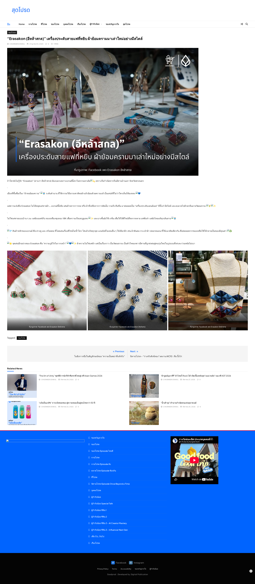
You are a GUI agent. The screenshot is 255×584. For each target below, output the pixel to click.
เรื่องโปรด (81, 24)
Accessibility (126, 569)
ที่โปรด (44, 24)
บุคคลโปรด (68, 24)
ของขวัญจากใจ (112, 24)
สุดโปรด (126, 24)
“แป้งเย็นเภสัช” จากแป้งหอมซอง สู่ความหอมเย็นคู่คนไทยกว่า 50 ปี (67, 402)
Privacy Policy (102, 569)
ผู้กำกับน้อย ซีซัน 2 (99, 516)
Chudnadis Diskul (17, 44)
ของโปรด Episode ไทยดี (102, 451)
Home (22, 24)
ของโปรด (55, 24)
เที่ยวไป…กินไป (97, 536)
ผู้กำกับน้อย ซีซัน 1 (99, 510)
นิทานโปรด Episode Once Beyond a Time (110, 483)
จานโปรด (33, 24)
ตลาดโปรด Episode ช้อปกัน (103, 470)
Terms (114, 569)
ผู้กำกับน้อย (94, 24)
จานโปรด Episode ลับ (101, 464)
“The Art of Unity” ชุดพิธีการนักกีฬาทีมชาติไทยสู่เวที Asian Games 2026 (70, 375)
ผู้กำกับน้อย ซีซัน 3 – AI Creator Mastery (109, 523)
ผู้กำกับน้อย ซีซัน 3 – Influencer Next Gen (109, 530)
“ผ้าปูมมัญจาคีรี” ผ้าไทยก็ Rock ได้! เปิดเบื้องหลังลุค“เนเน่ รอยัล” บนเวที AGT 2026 (196, 375)
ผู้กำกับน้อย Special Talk (102, 503)
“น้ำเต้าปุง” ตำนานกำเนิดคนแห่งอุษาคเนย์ (178, 402)
